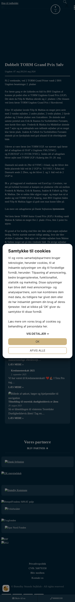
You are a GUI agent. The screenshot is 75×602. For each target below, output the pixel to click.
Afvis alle (37, 350)
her (45, 326)
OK (37, 341)
